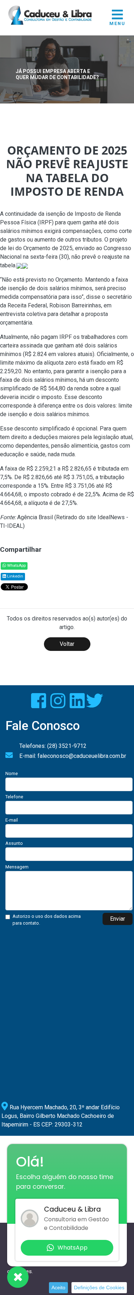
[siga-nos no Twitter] (94, 705)
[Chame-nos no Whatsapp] (18, 1277)
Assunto (14, 843)
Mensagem (17, 867)
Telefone (14, 796)
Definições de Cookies (99, 1287)
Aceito (58, 1287)
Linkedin (14, 576)
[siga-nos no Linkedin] (78, 705)
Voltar (67, 644)
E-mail (11, 820)
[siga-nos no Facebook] (39, 705)
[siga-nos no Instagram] (58, 705)
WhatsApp (16, 565)
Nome (11, 773)
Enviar (117, 918)
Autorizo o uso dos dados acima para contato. (47, 920)
